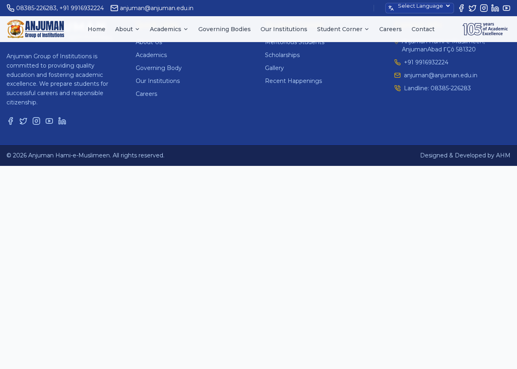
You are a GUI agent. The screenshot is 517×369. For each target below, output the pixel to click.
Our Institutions (284, 29)
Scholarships (282, 55)
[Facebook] (461, 8)
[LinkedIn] (495, 8)
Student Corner (339, 29)
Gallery (274, 68)
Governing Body (159, 68)
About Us (149, 42)
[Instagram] (484, 8)
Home (96, 29)
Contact (423, 29)
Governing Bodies (224, 29)
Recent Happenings (293, 81)
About (124, 29)
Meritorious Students (294, 42)
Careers (390, 29)
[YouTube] (506, 8)
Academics (165, 29)
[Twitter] (473, 8)
